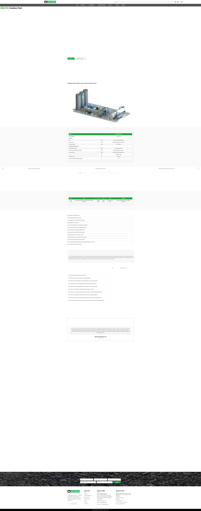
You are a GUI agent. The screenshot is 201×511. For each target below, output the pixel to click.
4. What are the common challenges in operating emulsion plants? (83, 283)
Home (77, 5)
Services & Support (102, 5)
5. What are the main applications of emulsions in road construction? (83, 286)
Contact (117, 5)
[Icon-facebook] (69, 504)
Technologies (91, 5)
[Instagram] (71, 504)
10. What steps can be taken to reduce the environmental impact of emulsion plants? (87, 300)
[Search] (175, 2)
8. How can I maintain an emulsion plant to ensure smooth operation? (84, 294)
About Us (110, 5)
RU (182, 1)
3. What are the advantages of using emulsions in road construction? (84, 280)
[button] (3, 168)
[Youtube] (73, 504)
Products (83, 5)
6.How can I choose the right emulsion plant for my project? (82, 289)
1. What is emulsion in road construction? (78, 275)
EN (178, 1)
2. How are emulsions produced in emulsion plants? (80, 278)
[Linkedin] (76, 504)
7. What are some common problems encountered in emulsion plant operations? (86, 292)
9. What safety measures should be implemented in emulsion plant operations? (85, 297)
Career (123, 5)
